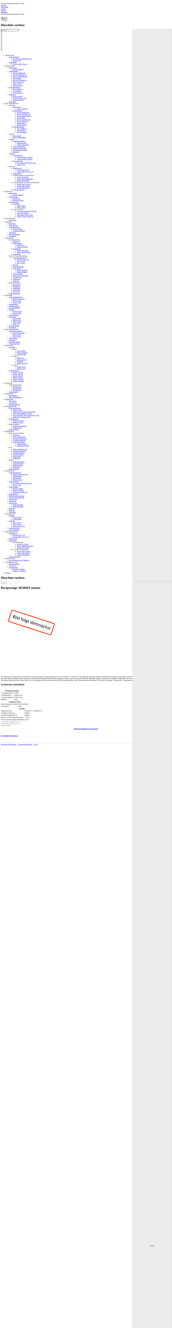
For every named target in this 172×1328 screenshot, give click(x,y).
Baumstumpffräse (14, 234)
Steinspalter (12, 102)
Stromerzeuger (13, 567)
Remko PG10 (21, 367)
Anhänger (12, 521)
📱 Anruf (4, 18)
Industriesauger (13, 419)
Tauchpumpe (13, 403)
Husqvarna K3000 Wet (20, 492)
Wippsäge (16, 281)
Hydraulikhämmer (14, 87)
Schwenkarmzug (14, 326)
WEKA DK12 (21, 206)
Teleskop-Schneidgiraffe (20, 276)
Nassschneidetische (15, 472)
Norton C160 (17, 60)
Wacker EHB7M (18, 69)
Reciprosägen (17, 268)
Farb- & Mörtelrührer (19, 137)
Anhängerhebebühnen (20, 258)
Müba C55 (16, 324)
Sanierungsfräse (22, 143)
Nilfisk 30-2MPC (18, 422)
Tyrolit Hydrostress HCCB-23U (27, 211)
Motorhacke (16, 286)
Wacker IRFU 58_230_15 (25, 172)
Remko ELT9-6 (22, 360)
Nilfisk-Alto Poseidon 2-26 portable (24, 412)
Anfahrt (3, 9)
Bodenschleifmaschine (20, 148)
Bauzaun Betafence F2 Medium (19, 560)
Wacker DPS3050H (23, 181)
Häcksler (15, 265)
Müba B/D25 (17, 320)
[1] (9, 661)
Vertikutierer (17, 290)
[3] (42, 661)
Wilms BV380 (21, 354)
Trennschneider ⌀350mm (25, 159)
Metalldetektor (13, 392)
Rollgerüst (12, 340)
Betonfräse (16, 152)
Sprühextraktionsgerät (19, 426)
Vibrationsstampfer (19, 190)
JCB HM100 (17, 91)
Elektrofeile (16, 458)
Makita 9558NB (18, 489)
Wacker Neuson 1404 (19, 98)
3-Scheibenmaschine (19, 440)
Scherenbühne (13, 304)
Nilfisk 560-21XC (18, 421)
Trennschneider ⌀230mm (25, 157)
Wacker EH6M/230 (19, 73)
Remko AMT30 (18, 378)
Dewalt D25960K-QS (20, 80)
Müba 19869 (17, 318)
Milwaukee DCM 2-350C (25, 215)
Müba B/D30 (17, 322)
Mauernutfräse (13, 225)
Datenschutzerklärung (25, 744)
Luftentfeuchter (13, 370)
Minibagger (12, 94)
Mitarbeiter (4, 12)
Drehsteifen (12, 317)
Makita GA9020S (18, 490)
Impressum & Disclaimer (9, 744)
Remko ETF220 (18, 372)
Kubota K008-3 (18, 96)
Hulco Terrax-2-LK (19, 526)
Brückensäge (17, 478)
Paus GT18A (21, 263)
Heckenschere (17, 277)
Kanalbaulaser (17, 387)
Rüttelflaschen (17, 168)
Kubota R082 (17, 313)
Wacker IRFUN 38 (23, 170)
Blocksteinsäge (17, 480)
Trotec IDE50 (21, 351)
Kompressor (12, 220)
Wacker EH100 (17, 86)
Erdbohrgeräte (13, 197)
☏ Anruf (4, 20)
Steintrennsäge (17, 476)
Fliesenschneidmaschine (20, 474)
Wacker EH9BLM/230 (20, 77)
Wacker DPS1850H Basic (25, 179)
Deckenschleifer (14, 469)
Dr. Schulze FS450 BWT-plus (22, 59)
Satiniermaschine (18, 464)
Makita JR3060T (22, 272)
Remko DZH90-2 (22, 353)
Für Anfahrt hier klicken (9, 736)
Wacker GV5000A (19, 569)
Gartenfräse (12, 233)
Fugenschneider (14, 57)
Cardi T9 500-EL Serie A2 (25, 216)
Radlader (11, 310)
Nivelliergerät (17, 390)
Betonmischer (17, 136)
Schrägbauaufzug (14, 306)
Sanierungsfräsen (14, 227)
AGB (36, 744)
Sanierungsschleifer (19, 141)
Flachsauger (12, 401)
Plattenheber (13, 327)
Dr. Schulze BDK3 (23, 213)
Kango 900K (17, 78)
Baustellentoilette (14, 564)
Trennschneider (17, 155)
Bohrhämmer (13, 68)
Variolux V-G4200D (19, 571)
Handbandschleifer (19, 453)
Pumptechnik (9, 399)
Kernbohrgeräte (14, 202)
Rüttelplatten (13, 62)
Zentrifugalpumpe (14, 404)
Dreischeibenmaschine (20, 150)
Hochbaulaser (17, 388)
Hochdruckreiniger (15, 408)
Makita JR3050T (22, 270)
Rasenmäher (17, 284)
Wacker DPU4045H (23, 188)
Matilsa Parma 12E (23, 259)
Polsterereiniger (14, 429)
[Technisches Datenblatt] (16, 689)
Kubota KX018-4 (18, 100)
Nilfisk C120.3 (17, 410)
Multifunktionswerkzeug (16, 496)
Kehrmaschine (17, 428)
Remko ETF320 (18, 376)
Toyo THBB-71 (18, 89)
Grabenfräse (12, 236)
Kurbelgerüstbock (14, 308)
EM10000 (20, 361)
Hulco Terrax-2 (17, 524)
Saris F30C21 (17, 523)
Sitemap (7, 573)
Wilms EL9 (20, 358)
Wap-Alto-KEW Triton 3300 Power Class (26, 415)
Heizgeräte (12, 347)
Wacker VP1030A (22, 177)
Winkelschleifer (17, 465)
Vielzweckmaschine (19, 146)
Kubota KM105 (18, 93)
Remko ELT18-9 (22, 363)
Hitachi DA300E (18, 200)
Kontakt (3, 10)
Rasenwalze (16, 292)
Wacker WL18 (17, 311)
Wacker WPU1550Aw (20, 64)
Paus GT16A (21, 261)
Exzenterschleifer (18, 455)
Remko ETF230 (18, 374)
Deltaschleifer (17, 456)
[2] (25, 661)
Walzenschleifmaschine (20, 449)
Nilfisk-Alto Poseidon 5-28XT (22, 413)
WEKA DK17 (21, 207)
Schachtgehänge (14, 315)
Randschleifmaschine (19, 451)
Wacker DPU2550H (23, 186)
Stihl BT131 (17, 199)
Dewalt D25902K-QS (20, 75)
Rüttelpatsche (17, 173)
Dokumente (4, 7)
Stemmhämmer (13, 71)
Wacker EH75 (17, 84)
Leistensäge (16, 279)
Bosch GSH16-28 (18, 82)
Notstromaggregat (14, 293)
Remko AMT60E (18, 381)
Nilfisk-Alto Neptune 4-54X (22, 417)
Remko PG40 (21, 369)
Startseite (3, 5)
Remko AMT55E (18, 379)
